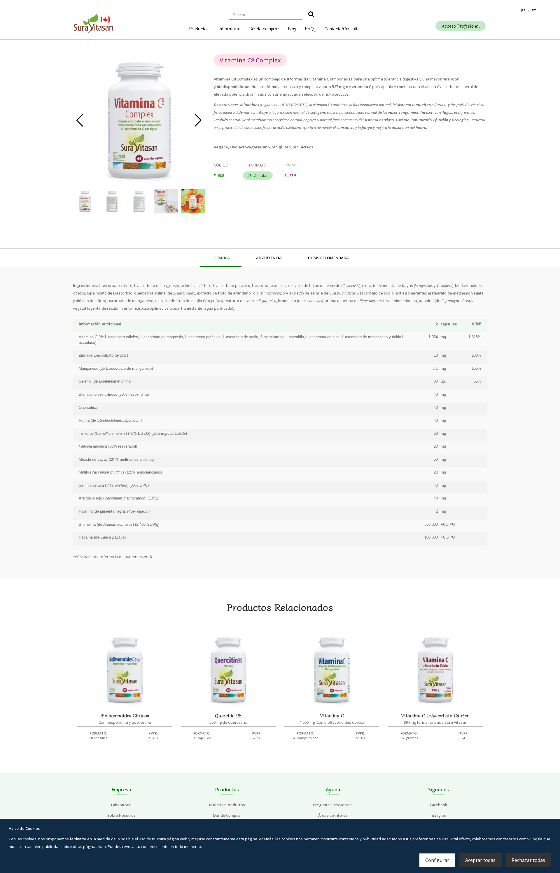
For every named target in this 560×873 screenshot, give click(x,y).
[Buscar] (311, 15)
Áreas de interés (333, 815)
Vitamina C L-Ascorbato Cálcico (435, 715)
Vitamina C (332, 715)
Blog (292, 28)
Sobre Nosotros (121, 815)
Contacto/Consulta (342, 28)
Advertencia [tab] (269, 257)
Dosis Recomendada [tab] (328, 257)
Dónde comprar (264, 28)
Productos (199, 28)
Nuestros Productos (227, 804)
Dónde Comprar (227, 815)
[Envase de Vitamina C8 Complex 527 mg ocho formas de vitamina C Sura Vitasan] (139, 120)
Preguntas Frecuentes (333, 804)
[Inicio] (93, 22)
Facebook (438, 804)
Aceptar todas (480, 860)
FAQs (310, 28)
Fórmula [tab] (220, 257)
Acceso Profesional (461, 26)
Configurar (437, 860)
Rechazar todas (528, 860)
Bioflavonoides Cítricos (124, 715)
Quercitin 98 (228, 715)
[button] (523, 10)
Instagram (438, 815)
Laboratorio (228, 28)
